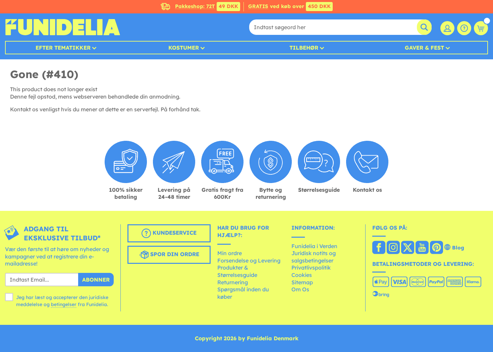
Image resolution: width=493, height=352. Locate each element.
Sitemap (302, 282)
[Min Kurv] (481, 28)
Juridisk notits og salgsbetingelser (313, 257)
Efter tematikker (63, 47)
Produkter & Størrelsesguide (237, 271)
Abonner (96, 279)
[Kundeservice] (464, 28)
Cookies (301, 275)
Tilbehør (303, 47)
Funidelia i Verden (314, 246)
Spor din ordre (174, 254)
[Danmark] (378, 248)
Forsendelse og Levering (248, 260)
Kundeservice (174, 232)
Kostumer (183, 47)
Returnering (232, 282)
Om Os (300, 289)
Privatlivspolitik (311, 267)
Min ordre (229, 253)
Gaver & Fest (424, 47)
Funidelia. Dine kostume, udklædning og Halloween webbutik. (62, 27)
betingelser (63, 304)
